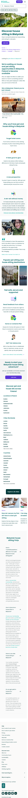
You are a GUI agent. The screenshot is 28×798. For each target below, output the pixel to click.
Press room (4, 764)
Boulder (5, 444)
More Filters (13, 10)
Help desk (4, 737)
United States (7, 456)
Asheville (5, 446)
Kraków (5, 399)
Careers (4, 759)
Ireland (5, 470)
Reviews (4, 744)
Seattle (5, 425)
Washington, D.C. (8, 435)
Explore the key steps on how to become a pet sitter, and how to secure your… (10, 523)
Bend (4, 437)
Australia (5, 460)
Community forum (6, 755)
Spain (4, 472)
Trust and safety (6, 735)
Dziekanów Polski (8, 403)
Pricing (3, 733)
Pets (7, 10)
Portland (5, 428)
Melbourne (6, 442)
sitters (3, 510)
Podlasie (10, 51)
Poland (4, 51)
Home (3, 48)
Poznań (5, 410)
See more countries (9, 483)
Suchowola (6, 412)
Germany (5, 467)
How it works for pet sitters (8, 730)
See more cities (7, 449)
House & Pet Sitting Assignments (11, 49)
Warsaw (5, 401)
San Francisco (7, 432)
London (5, 421)
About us (4, 753)
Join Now (19, 1)
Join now (5, 43)
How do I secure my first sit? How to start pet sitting (10, 515)
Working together (6, 769)
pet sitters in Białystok (14, 58)
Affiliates (4, 766)
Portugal (5, 479)
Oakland (5, 439)
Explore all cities (13, 492)
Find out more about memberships (13, 213)
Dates (3, 10)
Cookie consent (6, 746)
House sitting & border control (9, 742)
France (5, 465)
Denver (5, 423)
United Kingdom (7, 458)
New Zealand (6, 474)
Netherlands (6, 481)
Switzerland (6, 476)
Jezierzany (6, 408)
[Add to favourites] (22, 99)
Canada (5, 463)
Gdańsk (5, 406)
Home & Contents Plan (7, 740)
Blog (3, 762)
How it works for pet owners (8, 728)
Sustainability (5, 757)
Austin (5, 430)
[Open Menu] (25, 1)
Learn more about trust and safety (12, 354)
